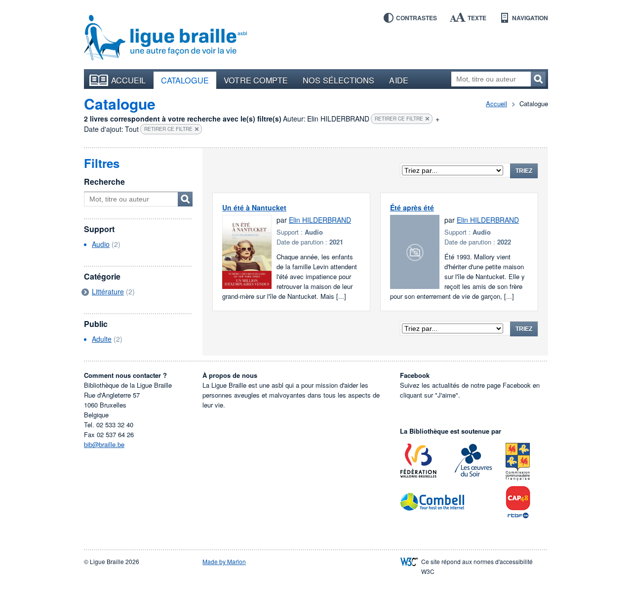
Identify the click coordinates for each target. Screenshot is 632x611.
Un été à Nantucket (254, 207)
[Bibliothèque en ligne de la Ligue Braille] (165, 38)
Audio (101, 244)
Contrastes (416, 17)
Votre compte (256, 80)
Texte (477, 17)
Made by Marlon (224, 561)
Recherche (104, 181)
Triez (523, 170)
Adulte (102, 339)
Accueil (128, 80)
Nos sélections (338, 80)
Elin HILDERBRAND (320, 220)
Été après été (412, 207)
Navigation (530, 17)
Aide (398, 80)
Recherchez (538, 79)
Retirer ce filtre (399, 118)
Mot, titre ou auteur (185, 199)
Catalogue (185, 80)
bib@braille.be (104, 444)
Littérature (108, 291)
